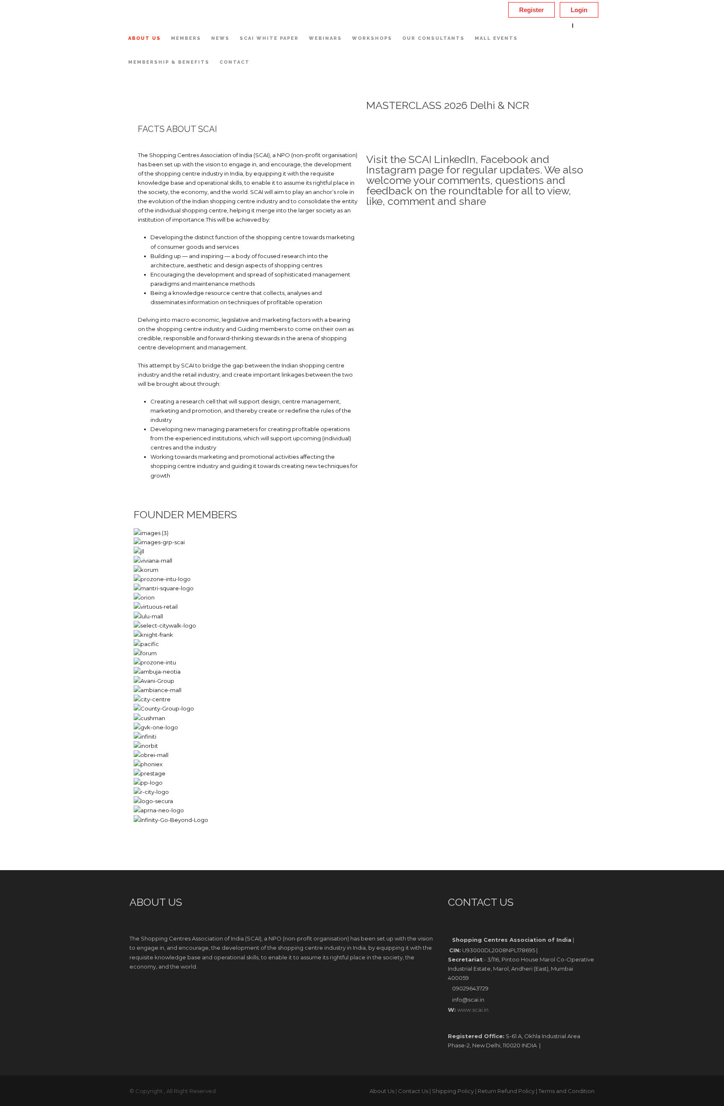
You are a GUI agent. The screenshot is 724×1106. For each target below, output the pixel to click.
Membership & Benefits (168, 62)
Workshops (372, 38)
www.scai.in (473, 1009)
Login (579, 9)
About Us (144, 38)
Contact (235, 62)
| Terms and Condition (565, 1091)
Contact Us (413, 1091)
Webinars (325, 38)
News (220, 38)
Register (531, 9)
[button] (362, 829)
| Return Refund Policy (505, 1091)
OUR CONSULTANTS (433, 38)
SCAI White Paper (269, 38)
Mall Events (496, 38)
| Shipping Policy (451, 1091)
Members (186, 38)
